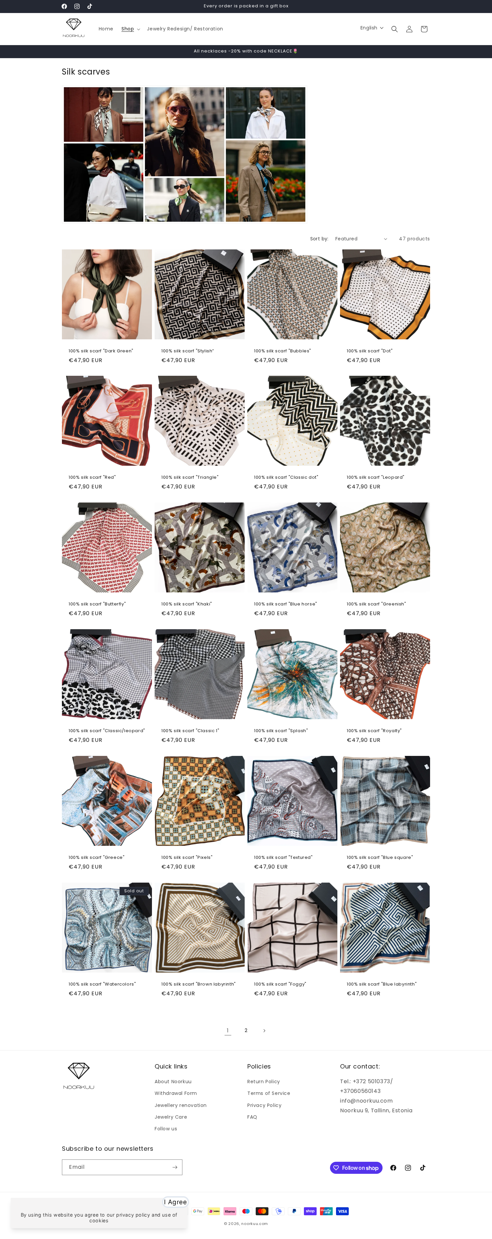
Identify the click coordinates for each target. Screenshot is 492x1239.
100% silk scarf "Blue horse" (285, 604)
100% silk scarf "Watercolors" (102, 984)
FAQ (252, 1117)
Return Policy (263, 1081)
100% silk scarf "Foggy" (280, 984)
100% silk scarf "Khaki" (186, 604)
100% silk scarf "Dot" (370, 351)
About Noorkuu (173, 1081)
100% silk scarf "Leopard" (376, 477)
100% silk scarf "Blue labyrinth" (382, 984)
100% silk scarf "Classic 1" (190, 731)
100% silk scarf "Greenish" (376, 604)
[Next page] (264, 1030)
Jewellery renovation (181, 1105)
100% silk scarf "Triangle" (190, 477)
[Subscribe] (174, 1167)
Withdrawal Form (176, 1093)
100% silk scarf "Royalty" (374, 731)
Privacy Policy (264, 1105)
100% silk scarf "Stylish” (187, 351)
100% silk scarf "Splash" (281, 731)
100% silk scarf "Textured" (283, 858)
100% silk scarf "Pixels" (187, 858)
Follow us (166, 1128)
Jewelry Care (171, 1117)
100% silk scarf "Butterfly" (97, 604)
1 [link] (228, 1030)
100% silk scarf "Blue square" (380, 858)
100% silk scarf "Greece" (97, 858)
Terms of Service (269, 1093)
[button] (130, 29)
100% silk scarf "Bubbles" (282, 351)
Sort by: (319, 238)
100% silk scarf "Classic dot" (286, 477)
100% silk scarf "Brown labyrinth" (198, 984)
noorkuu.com (254, 1223)
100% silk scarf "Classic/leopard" (107, 731)
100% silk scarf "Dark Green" (101, 351)
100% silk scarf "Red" (92, 477)
